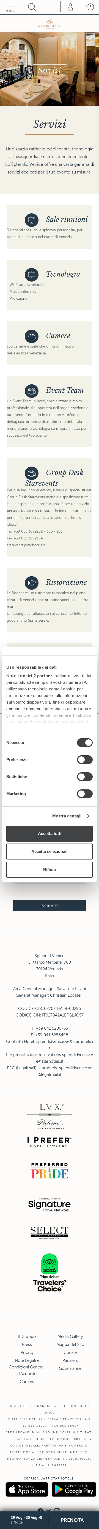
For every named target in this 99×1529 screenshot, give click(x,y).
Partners (70, 1360)
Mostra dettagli (67, 816)
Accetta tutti (49, 833)
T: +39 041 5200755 (49, 1028)
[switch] (85, 759)
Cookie (70, 1352)
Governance (70, 1368)
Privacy (27, 1352)
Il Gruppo (27, 1336)
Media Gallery (70, 1336)
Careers (27, 1381)
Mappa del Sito (70, 1344)
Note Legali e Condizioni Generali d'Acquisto (27, 1367)
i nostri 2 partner (35, 675)
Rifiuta (49, 869)
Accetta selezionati (49, 851)
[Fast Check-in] (89, 6)
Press (27, 1344)
